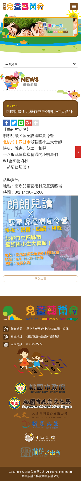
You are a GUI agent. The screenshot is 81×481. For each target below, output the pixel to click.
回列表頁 (40, 278)
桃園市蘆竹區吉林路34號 (42, 336)
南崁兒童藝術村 (23, 6)
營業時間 (16, 328)
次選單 (12, 64)
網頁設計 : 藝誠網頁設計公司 (40, 476)
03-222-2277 (34, 344)
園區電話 (16, 344)
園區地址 (16, 336)
